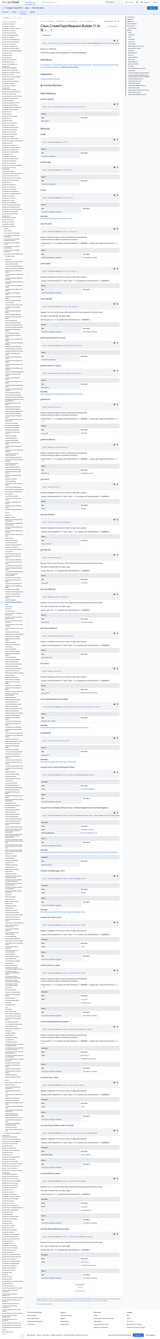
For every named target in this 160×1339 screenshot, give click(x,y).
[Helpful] (115, 21)
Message (83, 893)
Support (62, 1318)
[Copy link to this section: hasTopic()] (51, 664)
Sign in (156, 2)
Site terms (46, 1335)
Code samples (98, 1321)
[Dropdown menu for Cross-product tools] (57, 2)
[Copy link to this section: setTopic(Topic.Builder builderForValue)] (75, 1125)
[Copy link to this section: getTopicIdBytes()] (57, 589)
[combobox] (114, 2)
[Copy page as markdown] (51, 30)
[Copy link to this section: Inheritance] (53, 60)
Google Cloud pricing (33, 1318)
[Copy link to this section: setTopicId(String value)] (62, 1173)
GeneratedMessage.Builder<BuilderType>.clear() (56, 218)
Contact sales (31, 1324)
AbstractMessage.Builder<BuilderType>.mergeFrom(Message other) (62, 912)
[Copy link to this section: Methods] (52, 129)
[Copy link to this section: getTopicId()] (52, 550)
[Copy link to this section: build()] (47, 134)
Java (27, 8)
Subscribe (138, 1335)
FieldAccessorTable (48, 721)
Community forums (66, 1315)
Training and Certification (101, 1327)
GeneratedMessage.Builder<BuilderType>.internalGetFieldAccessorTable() (64, 727)
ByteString (45, 473)
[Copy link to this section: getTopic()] (51, 479)
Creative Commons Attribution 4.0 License (87, 1299)
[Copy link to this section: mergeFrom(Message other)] (67, 871)
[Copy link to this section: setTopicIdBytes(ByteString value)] (71, 1229)
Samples (32, 12)
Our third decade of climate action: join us (76, 1335)
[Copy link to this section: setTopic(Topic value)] (60, 1077)
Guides (14, 12)
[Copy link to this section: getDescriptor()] (56, 99)
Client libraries (38, 8)
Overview (5, 12)
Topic (43, 508)
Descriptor (45, 121)
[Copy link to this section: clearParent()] (53, 224)
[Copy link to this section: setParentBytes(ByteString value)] (70, 1022)
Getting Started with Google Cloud (103, 1318)
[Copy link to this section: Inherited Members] (64, 85)
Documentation (50, 21)
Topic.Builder (46, 544)
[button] (12, 226)
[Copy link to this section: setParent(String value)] (62, 965)
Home (42, 21)
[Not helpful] (118, 21)
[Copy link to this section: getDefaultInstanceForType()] (67, 338)
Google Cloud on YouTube (134, 1324)
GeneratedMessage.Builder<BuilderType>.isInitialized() (58, 762)
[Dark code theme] (114, 40)
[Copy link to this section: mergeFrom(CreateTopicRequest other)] (77, 767)
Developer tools (61, 21)
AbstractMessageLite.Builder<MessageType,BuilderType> (73, 65)
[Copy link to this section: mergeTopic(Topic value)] (63, 917)
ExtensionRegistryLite (89, 833)
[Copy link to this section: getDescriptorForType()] (62, 366)
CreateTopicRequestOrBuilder (50, 79)
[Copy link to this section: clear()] (48, 190)
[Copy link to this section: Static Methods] (58, 94)
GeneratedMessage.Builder (50, 67)
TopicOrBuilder (46, 657)
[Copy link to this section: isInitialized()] (52, 733)
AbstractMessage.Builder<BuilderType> (106, 65)
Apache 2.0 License (42, 1300)
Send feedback (112, 26)
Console (130, 2)
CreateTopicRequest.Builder (51, 212)
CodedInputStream (87, 829)
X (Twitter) (130, 1321)
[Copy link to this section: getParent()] (52, 399)
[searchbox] (12, 17)
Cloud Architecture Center (101, 1324)
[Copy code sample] (117, 40)
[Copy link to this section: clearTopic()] (52, 264)
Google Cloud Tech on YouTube (136, 1327)
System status (64, 1324)
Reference (23, 12)
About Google (31, 1335)
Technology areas (30, 2)
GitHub (96, 1315)
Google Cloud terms (56, 1335)
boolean (44, 693)
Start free (152, 8)
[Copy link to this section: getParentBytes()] (57, 440)
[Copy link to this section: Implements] (54, 74)
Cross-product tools (48, 2)
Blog (128, 1315)
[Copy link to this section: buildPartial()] (53, 162)
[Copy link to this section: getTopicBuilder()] (57, 515)
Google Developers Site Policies (66, 1300)
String (43, 433)
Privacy (39, 1335)
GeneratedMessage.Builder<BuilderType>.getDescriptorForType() (61, 394)
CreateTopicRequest (48, 156)
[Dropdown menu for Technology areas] (38, 2)
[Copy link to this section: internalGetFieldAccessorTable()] (70, 699)
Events (129, 1318)
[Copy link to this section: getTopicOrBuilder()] (59, 628)
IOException (45, 865)
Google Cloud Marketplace (34, 1321)
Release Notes (64, 1321)
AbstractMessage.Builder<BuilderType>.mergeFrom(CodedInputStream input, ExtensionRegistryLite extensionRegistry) (79, 852)
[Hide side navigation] (22, 1336)
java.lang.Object (45, 65)
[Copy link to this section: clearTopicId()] (54, 299)
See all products (31, 1315)
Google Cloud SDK (14, 8)
